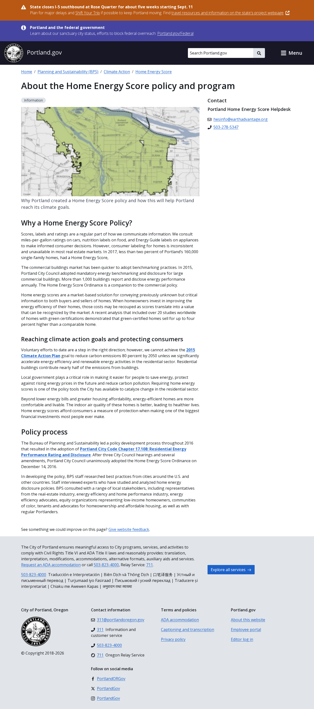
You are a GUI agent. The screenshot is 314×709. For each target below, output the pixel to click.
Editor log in (242, 639)
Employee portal (246, 629)
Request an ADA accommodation (51, 564)
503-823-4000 (106, 564)
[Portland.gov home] (33, 53)
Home (26, 71)
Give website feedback (128, 529)
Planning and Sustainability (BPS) (68, 71)
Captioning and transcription (187, 629)
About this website (248, 619)
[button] (291, 53)
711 (149, 564)
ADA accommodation (180, 619)
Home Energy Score (153, 71)
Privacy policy (173, 639)
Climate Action (117, 71)
